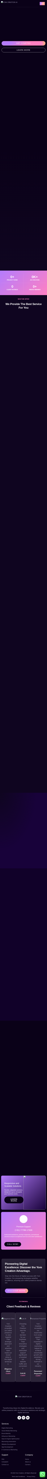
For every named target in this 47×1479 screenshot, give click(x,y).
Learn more (13, 1200)
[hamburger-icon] (42, 3)
